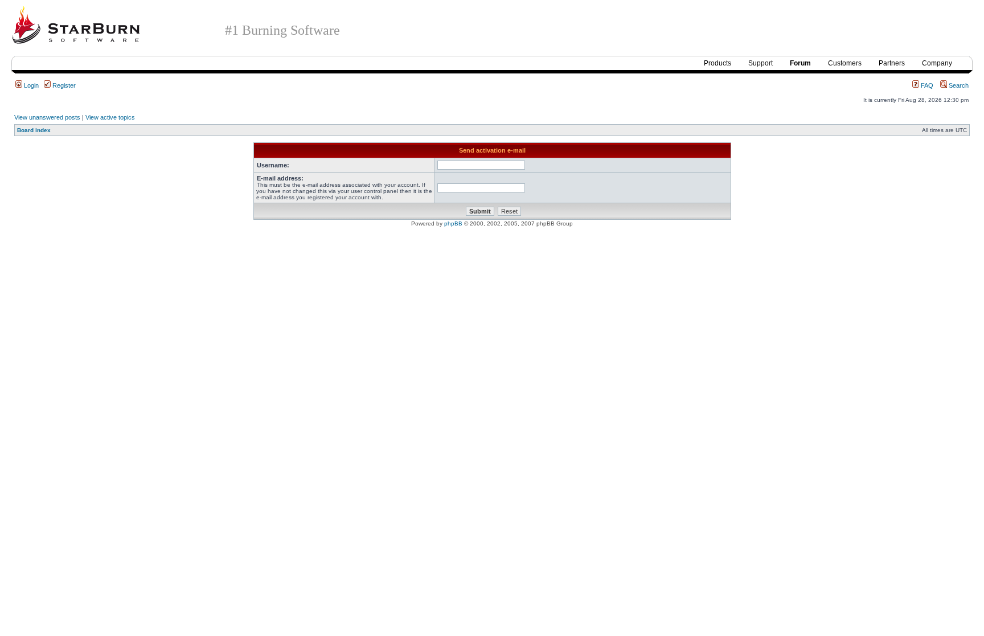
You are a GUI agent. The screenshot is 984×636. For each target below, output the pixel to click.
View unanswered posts (47, 117)
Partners (892, 63)
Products (717, 63)
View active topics (110, 117)
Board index (34, 130)
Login (30, 85)
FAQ (926, 85)
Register (63, 85)
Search (958, 85)
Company (937, 63)
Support (760, 63)
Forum (800, 63)
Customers (845, 63)
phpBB (453, 223)
